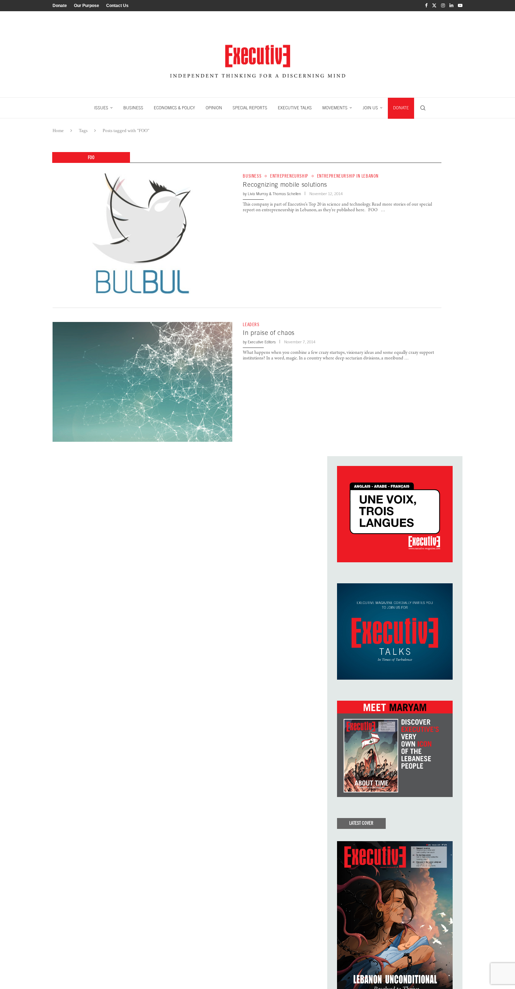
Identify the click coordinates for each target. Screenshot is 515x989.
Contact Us (117, 5)
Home (58, 130)
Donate (60, 5)
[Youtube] (460, 5)
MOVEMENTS (335, 107)
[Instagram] (443, 5)
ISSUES (101, 107)
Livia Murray (258, 194)
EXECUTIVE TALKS (295, 107)
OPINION (214, 107)
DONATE (401, 107)
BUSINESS (133, 107)
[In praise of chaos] (142, 382)
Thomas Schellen (287, 194)
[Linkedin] (451, 5)
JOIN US (370, 107)
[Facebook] (426, 5)
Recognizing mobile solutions (285, 184)
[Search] (422, 108)
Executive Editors (262, 342)
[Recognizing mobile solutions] (142, 233)
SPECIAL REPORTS (250, 107)
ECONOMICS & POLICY (174, 107)
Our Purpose (86, 5)
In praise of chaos (269, 332)
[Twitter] (434, 5)
